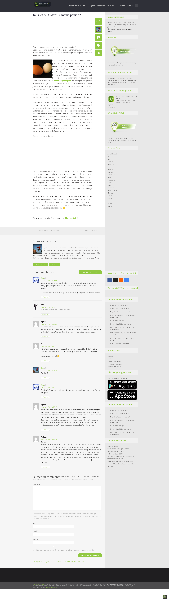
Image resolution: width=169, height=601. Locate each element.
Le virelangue (120, 321)
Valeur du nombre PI (123, 312)
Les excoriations (112, 446)
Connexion (110, 359)
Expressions (111, 175)
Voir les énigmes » (111, 107)
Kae (42, 278)
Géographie (111, 180)
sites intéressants (51, 587)
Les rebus (110, 6)
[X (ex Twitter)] (115, 280)
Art (108, 156)
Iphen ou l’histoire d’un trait (116, 451)
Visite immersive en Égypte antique (118, 449)
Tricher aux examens (125, 324)
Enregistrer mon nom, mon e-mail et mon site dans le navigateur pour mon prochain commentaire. (64, 550)
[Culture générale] (42, 4)
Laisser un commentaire (90, 272)
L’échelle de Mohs (122, 305)
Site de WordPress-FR (114, 367)
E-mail (35, 531)
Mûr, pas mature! (123, 343)
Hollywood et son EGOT (114, 454)
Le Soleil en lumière (124, 309)
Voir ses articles (40, 264)
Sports (109, 206)
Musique (110, 193)
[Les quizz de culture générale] (122, 51)
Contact (130, 6)
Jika (42, 368)
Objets (109, 198)
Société (109, 203)
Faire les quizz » (119, 65)
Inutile (109, 185)
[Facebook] (109, 280)
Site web (35, 539)
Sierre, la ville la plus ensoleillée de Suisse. (120, 461)
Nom (35, 523)
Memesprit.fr (71, 218)
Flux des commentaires (114, 364)
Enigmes (110, 172)
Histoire (109, 183)
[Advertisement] (62, 32)
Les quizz (91, 6)
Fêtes (109, 177)
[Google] (126, 280)
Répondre (45, 297)
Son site (54, 264)
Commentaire (38, 484)
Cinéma (109, 159)
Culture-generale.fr (38, 584)
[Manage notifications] (164, 596)
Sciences (110, 201)
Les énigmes (101, 6)
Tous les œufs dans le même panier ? (57, 15)
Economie (110, 170)
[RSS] (121, 280)
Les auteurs (120, 6)
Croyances (110, 164)
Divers (109, 167)
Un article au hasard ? (77, 6)
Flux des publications (114, 361)
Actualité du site (112, 154)
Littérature (110, 188)
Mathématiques (112, 190)
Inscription (110, 356)
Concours (110, 162)
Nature (109, 196)
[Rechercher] (136, 5)
